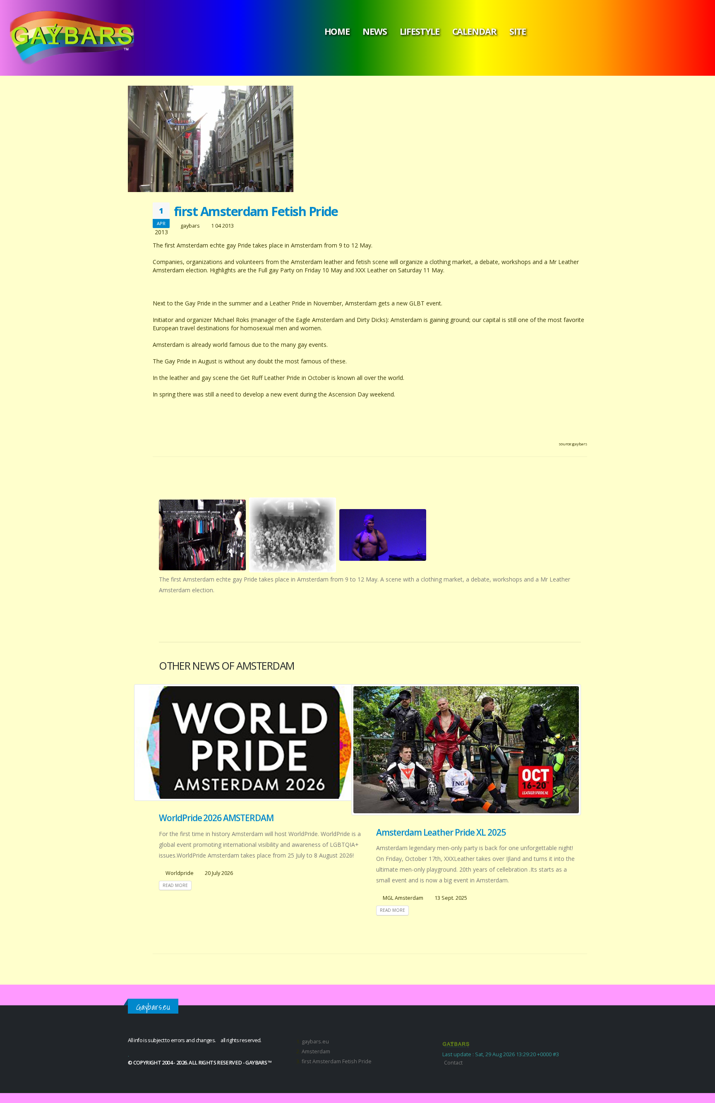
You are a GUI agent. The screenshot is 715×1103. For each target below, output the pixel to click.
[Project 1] (202, 535)
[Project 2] (292, 534)
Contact (453, 1062)
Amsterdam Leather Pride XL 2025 (440, 832)
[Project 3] (382, 535)
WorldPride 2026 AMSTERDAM (216, 818)
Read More (175, 885)
